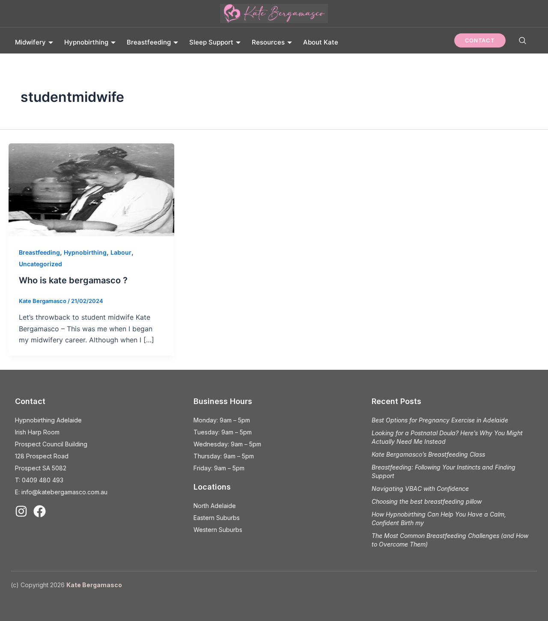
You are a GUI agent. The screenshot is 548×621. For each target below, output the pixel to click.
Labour (120, 252)
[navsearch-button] (522, 43)
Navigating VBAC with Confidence (421, 488)
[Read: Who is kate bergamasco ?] (91, 189)
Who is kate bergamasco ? (73, 280)
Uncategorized (40, 263)
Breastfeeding (149, 42)
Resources (268, 42)
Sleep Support (211, 42)
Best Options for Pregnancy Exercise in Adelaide (440, 420)
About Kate (320, 42)
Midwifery (30, 42)
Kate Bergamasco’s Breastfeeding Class (428, 454)
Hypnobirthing (86, 42)
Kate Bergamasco (94, 584)
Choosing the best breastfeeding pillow (427, 501)
